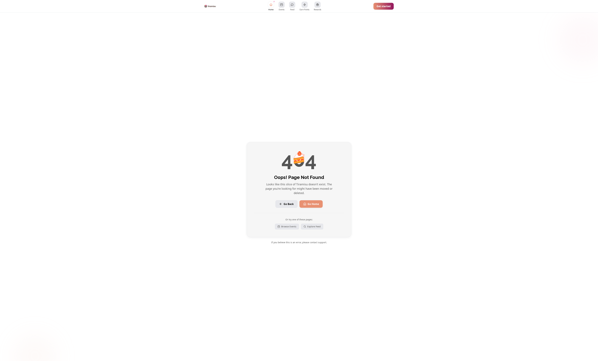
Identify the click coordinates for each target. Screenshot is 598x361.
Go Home (313, 204)
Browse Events (288, 226)
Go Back (289, 204)
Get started (384, 6)
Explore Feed (314, 226)
